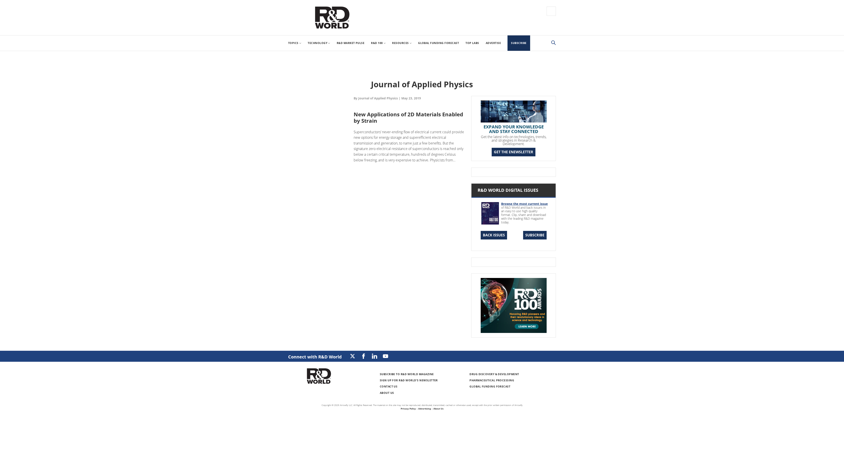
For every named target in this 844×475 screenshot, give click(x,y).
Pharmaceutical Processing (491, 380)
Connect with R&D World (315, 357)
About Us (387, 393)
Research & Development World (332, 18)
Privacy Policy (408, 408)
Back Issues (494, 235)
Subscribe (534, 235)
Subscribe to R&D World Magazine (407, 374)
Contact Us (389, 386)
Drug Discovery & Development (494, 374)
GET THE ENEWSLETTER (513, 152)
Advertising (424, 408)
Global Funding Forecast (489, 386)
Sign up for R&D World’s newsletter (409, 380)
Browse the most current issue (524, 204)
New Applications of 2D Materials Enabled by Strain (408, 117)
